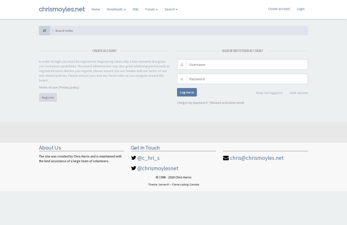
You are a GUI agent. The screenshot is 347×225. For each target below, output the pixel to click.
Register (48, 97)
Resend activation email (227, 102)
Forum (150, 9)
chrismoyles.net (62, 9)
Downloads (115, 9)
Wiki (136, 9)
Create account (279, 9)
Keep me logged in (269, 93)
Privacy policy (69, 87)
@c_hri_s (148, 157)
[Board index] (44, 30)
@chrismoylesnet (157, 168)
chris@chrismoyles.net (257, 157)
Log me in (187, 92)
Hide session (299, 93)
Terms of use (48, 87)
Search (170, 9)
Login (301, 9)
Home (96, 9)
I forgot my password (192, 102)
